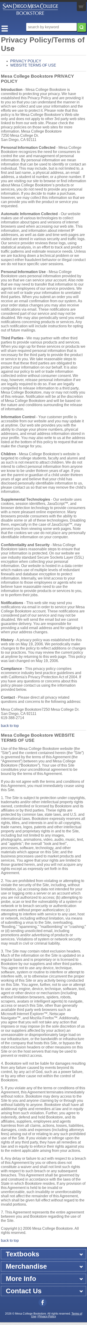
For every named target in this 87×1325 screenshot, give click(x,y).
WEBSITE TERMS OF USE (33, 65)
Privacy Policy (47, 1316)
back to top (10, 726)
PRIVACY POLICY (25, 61)
